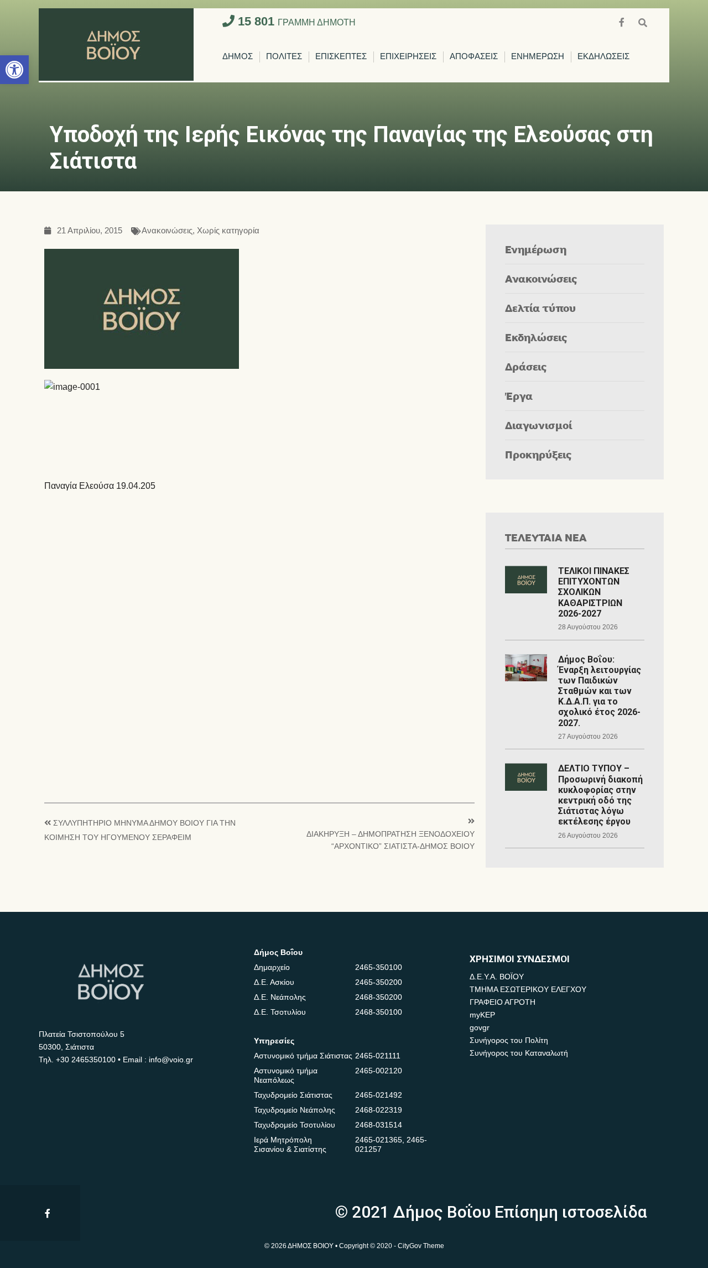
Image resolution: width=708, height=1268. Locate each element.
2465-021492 (378, 1094)
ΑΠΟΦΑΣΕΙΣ (474, 56)
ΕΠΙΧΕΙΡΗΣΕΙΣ (408, 56)
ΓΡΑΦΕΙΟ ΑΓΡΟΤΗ (502, 1002)
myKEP (482, 1014)
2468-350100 (378, 1011)
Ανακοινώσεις (167, 231)
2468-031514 (378, 1124)
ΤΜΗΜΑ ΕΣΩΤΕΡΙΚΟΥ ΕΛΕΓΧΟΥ (528, 989)
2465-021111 (377, 1055)
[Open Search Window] (643, 21)
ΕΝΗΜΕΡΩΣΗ (537, 56)
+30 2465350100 (86, 1059)
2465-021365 (378, 1139)
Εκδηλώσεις (536, 337)
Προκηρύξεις (538, 454)
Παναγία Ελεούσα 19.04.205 (99, 485)
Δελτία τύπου (540, 308)
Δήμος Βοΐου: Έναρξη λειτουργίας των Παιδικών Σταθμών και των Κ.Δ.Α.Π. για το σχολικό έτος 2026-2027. (599, 691)
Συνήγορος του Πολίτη (509, 1040)
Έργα (519, 396)
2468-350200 (378, 997)
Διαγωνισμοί (538, 425)
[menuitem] (237, 57)
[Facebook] (623, 21)
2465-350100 (378, 967)
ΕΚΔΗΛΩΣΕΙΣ (603, 56)
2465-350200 (378, 982)
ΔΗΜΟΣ (237, 56)
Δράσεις (526, 366)
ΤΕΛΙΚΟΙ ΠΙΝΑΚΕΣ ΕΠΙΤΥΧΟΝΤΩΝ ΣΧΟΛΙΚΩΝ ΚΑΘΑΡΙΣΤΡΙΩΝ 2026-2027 (593, 592)
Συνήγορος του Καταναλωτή (519, 1052)
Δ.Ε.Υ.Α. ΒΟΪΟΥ (497, 976)
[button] (14, 69)
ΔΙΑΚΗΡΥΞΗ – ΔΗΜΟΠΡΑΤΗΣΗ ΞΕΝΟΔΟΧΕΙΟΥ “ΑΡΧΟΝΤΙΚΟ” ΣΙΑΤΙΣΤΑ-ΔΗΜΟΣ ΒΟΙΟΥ (390, 840)
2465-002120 (378, 1070)
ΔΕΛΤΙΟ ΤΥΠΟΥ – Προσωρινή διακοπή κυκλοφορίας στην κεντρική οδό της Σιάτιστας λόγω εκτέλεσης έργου (600, 795)
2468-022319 (378, 1109)
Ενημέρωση (535, 249)
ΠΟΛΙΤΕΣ (284, 56)
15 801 (295, 21)
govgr (480, 1027)
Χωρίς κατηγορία (228, 231)
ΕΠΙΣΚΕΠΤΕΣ (341, 56)
